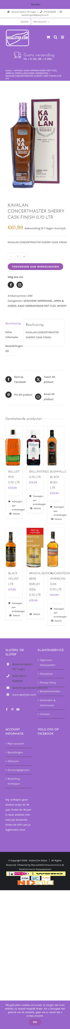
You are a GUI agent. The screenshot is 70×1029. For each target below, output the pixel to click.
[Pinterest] (12, 709)
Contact (45, 714)
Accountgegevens (18, 770)
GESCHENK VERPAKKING (38, 300)
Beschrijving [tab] (13, 323)
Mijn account (16, 743)
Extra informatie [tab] (11, 335)
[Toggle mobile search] (55, 37)
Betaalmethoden (50, 691)
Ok (35, 1022)
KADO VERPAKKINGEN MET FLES (37, 305)
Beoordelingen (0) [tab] (13, 348)
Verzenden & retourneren (48, 703)
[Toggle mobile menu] (63, 37)
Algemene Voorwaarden (47, 662)
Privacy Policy (48, 682)
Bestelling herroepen (14, 781)
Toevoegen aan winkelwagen (35, 266)
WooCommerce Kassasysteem (35, 869)
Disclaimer (46, 673)
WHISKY (62, 305)
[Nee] (65, 1015)
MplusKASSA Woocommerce (46, 865)
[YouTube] (18, 709)
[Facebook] (6, 709)
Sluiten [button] (35, 4)
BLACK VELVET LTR (13, 579)
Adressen (13, 761)
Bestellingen (15, 752)
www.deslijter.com (22, 694)
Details (16, 513)
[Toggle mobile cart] (48, 37)
